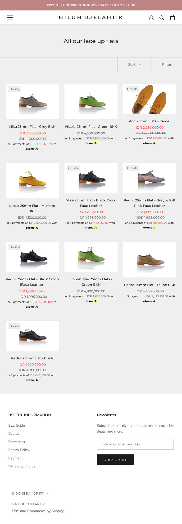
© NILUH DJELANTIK (28, 504)
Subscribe (115, 460)
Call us (13, 433)
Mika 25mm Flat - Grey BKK (32, 126)
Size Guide (16, 425)
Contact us (16, 441)
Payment (15, 458)
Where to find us (21, 466)
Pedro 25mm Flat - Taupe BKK (149, 285)
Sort (132, 64)
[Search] (161, 17)
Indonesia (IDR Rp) (28, 493)
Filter (166, 64)
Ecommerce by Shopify (45, 511)
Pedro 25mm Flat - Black (32, 358)
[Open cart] (172, 17)
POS (15, 511)
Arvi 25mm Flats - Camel (149, 121)
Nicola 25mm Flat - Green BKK (91, 126)
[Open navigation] (10, 17)
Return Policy (18, 450)
